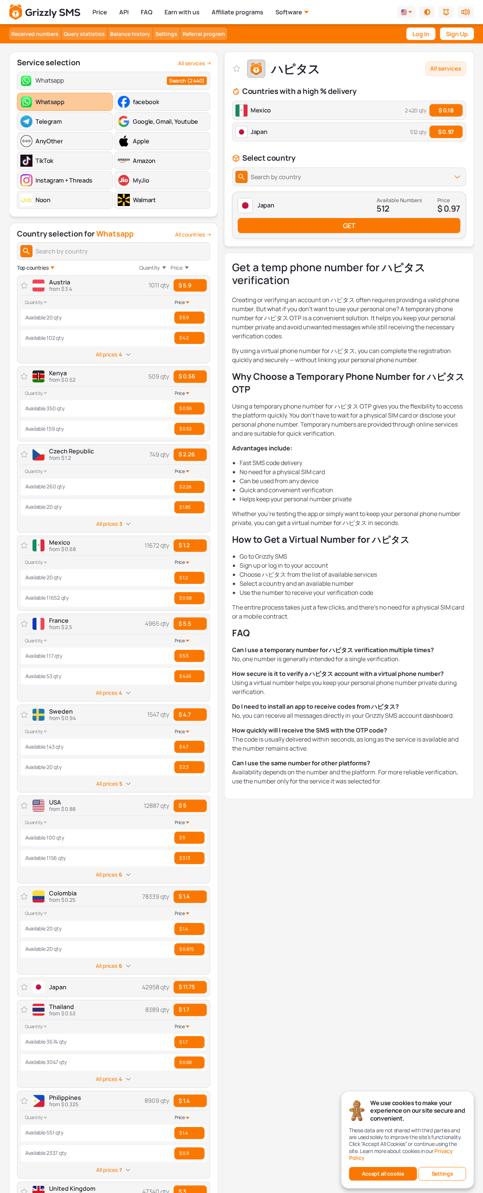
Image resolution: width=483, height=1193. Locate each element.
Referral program (204, 33)
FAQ (146, 12)
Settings (166, 33)
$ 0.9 (184, 1153)
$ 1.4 (184, 896)
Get (349, 225)
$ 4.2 (184, 338)
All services (191, 63)
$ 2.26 (186, 454)
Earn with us (182, 12)
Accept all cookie (383, 1173)
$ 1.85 (185, 507)
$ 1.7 (183, 1009)
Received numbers (34, 33)
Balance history (130, 33)
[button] (427, 12)
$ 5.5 (184, 624)
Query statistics (84, 33)
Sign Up (457, 34)
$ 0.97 (446, 132)
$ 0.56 (186, 376)
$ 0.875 (186, 949)
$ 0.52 (185, 428)
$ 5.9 (184, 285)
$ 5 (182, 805)
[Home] (44, 12)
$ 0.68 (185, 598)
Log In (420, 34)
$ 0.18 (445, 110)
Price (99, 12)
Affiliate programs (237, 12)
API (124, 12)
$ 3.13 (184, 858)
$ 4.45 (185, 676)
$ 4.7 (184, 715)
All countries (190, 234)
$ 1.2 (184, 545)
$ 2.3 (184, 767)
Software (288, 12)
